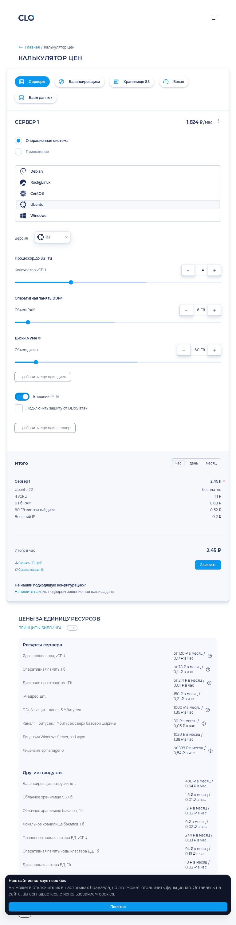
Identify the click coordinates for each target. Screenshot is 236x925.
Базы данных (40, 97)
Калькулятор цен (40, 44)
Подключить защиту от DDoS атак (56, 408)
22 (48, 237)
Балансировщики (84, 81)
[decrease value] (188, 270)
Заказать (208, 564)
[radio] (118, 140)
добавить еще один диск (44, 376)
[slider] (71, 282)
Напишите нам (28, 591)
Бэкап (178, 81)
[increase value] (214, 270)
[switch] (22, 397)
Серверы (37, 81)
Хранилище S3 (137, 81)
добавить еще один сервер (46, 427)
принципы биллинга (39, 627)
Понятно (118, 906)
